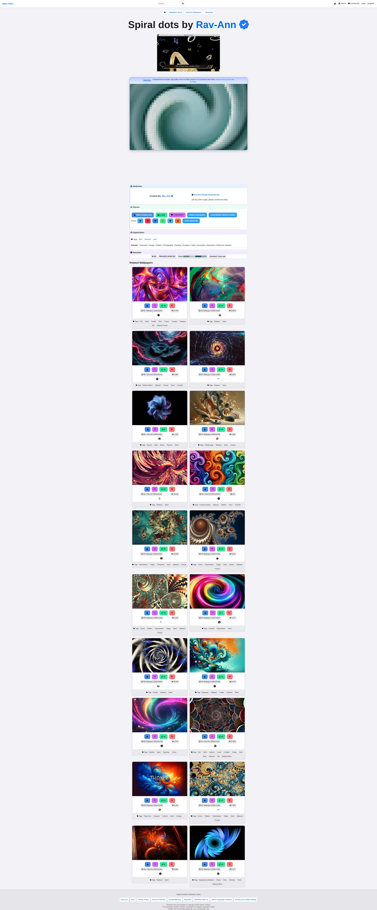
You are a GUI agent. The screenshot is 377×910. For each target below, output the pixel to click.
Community (354, 3)
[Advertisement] (188, 166)
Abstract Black (147, 385)
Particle (169, 445)
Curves (232, 445)
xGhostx (224, 379)
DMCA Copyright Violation (221, 900)
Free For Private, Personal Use (206, 195)
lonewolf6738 (166, 315)
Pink (160, 321)
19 (164, 613)
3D (153, 325)
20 (222, 370)
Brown (231, 564)
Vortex (218, 880)
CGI (141, 321)
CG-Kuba (224, 874)
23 (164, 370)
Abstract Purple (162, 325)
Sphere (212, 752)
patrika (224, 622)
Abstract (148, 239)
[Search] (183, 3)
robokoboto (224, 439)
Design (151, 245)
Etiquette (187, 900)
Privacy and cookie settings (245, 900)
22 (222, 429)
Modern (228, 245)
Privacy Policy (143, 900)
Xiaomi (149, 445)
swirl (155, 239)
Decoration (201, 245)
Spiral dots (209, 12)
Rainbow (166, 752)
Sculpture (186, 245)
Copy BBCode (191, 221)
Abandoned (166, 498)
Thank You (147, 816)
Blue (204, 756)
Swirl (147, 321)
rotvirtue (224, 498)
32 (222, 306)
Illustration (210, 245)
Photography (168, 245)
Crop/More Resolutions (223, 215)
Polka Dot (220, 245)
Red (240, 752)
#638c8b (186, 256)
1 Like (162, 215)
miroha (166, 558)
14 (222, 677)
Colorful (174, 321)
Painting (178, 245)
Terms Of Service (158, 900)
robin (224, 315)
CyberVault (166, 439)
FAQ (133, 900)
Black (162, 445)
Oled (156, 445)
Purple (153, 321)
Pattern (158, 245)
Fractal (165, 385)
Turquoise (160, 564)
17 (222, 800)
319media (166, 874)
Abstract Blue (226, 756)
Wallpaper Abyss (175, 12)
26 (164, 489)
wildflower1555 (224, 746)
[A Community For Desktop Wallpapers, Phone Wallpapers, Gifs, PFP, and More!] (165, 12)
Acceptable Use (175, 900)
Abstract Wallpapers (194, 12)
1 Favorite (178, 215)
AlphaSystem (166, 686)
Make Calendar (197, 215)
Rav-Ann (216, 24)
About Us (124, 900)
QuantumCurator (167, 379)
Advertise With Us (201, 900)
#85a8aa (204, 256)
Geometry (143, 245)
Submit (343, 3)
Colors (166, 321)
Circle (174, 752)
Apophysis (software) (206, 880)
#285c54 (198, 256)
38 (164, 306)
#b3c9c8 (192, 256)
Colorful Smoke (204, 505)
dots (140, 239)
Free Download (143, 215)
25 (222, 736)
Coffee (221, 692)
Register (370, 3)
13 (222, 864)
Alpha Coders (7, 4)
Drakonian (224, 558)
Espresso (205, 692)
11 (164, 677)
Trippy (152, 564)
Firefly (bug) (209, 445)
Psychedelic (143, 564)
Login (363, 3)
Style (193, 245)
